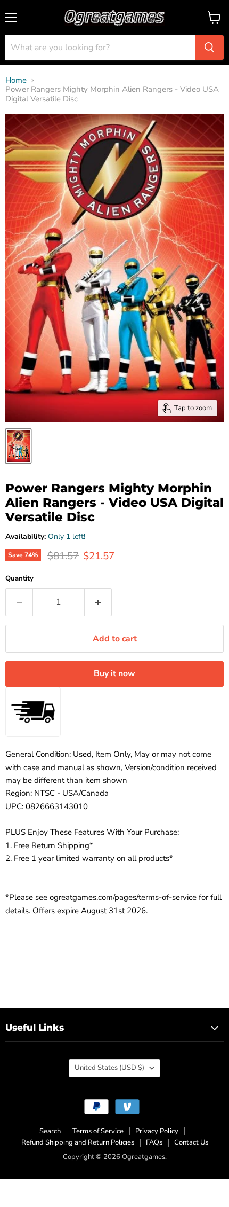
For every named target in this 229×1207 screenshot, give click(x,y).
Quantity (19, 579)
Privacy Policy (156, 1131)
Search (50, 1131)
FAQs (154, 1142)
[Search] (209, 47)
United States (109, 1067)
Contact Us (191, 1142)
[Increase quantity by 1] (98, 602)
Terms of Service (98, 1131)
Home (16, 80)
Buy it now (114, 673)
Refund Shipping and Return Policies (77, 1142)
